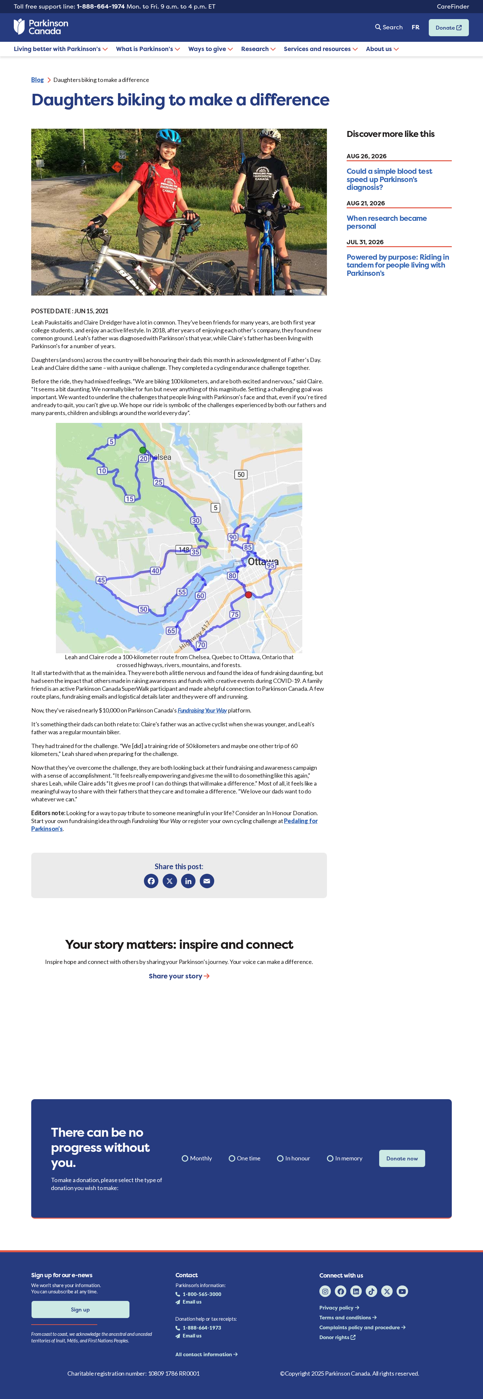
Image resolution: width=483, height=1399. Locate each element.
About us (379, 49)
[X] (169, 881)
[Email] (207, 881)
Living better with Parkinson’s (58, 49)
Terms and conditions (345, 1317)
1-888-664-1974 (101, 6)
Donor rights (335, 1337)
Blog (37, 79)
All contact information (204, 1354)
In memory (348, 1158)
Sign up (80, 1309)
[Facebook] (151, 881)
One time (249, 1158)
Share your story (176, 976)
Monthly (201, 1158)
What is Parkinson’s (145, 49)
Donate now (402, 1158)
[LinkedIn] (188, 881)
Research (255, 49)
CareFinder (453, 6)
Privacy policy (337, 1307)
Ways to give (207, 49)
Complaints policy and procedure (360, 1327)
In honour (297, 1158)
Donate (442, 30)
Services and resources (318, 49)
